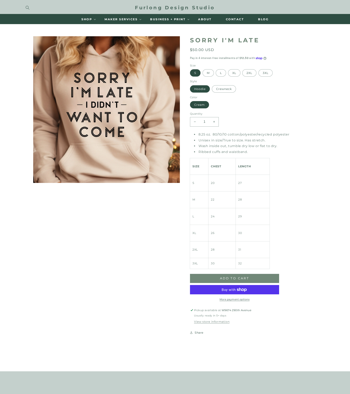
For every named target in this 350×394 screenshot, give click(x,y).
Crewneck (224, 89)
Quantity (196, 113)
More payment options (235, 299)
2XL (249, 73)
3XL (265, 73)
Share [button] (199, 332)
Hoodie (200, 89)
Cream (199, 105)
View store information (211, 322)
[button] (27, 7)
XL (234, 73)
